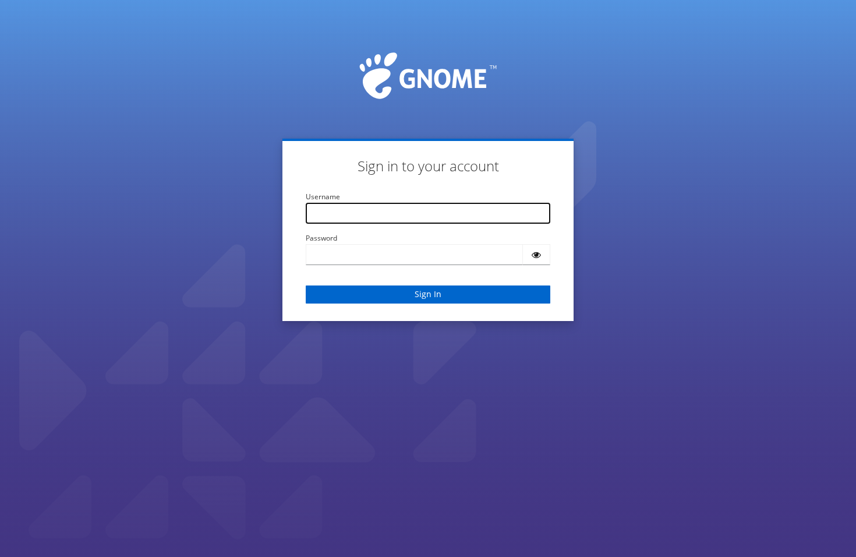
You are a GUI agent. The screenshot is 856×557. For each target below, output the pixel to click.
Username (323, 197)
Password (321, 238)
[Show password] (536, 254)
